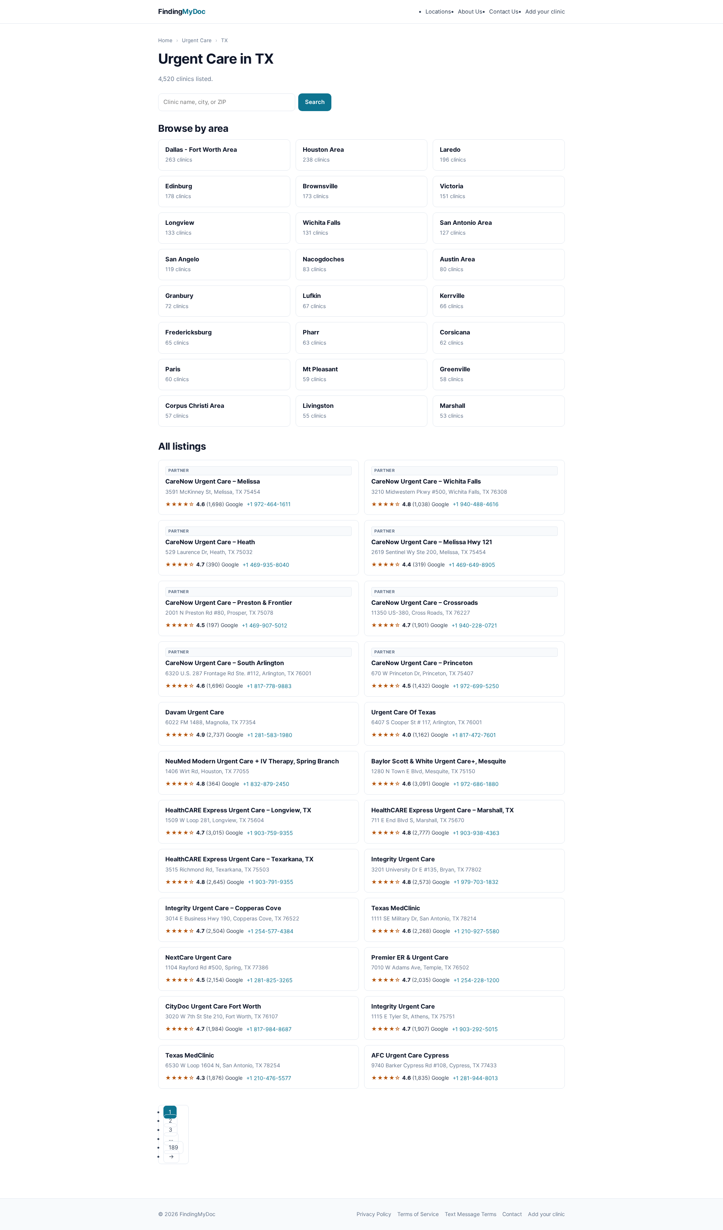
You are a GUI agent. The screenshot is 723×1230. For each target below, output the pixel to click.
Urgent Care (197, 40)
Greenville (455, 369)
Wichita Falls (321, 222)
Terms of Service (418, 1214)
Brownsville (320, 186)
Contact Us (504, 11)
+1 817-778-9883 (269, 686)
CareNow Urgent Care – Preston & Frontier (228, 602)
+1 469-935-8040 (266, 565)
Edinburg (178, 186)
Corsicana (455, 332)
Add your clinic (545, 11)
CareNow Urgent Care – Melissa (212, 481)
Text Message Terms (470, 1214)
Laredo (450, 149)
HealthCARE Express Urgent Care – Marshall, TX (442, 810)
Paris (172, 369)
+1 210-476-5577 (268, 1078)
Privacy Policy (374, 1214)
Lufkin (312, 295)
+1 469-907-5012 (264, 625)
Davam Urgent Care (194, 712)
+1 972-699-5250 (476, 686)
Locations (438, 11)
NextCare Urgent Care (198, 957)
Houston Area (323, 149)
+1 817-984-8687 (268, 1029)
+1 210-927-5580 (476, 931)
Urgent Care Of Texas (403, 712)
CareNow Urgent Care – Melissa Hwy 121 (431, 542)
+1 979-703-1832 (476, 882)
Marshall (452, 405)
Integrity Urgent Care (403, 859)
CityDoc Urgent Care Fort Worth (213, 1006)
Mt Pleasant (320, 369)
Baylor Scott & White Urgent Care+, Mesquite (438, 761)
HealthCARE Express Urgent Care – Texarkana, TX (239, 859)
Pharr (311, 332)
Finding (182, 11)
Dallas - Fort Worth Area (201, 149)
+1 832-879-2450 (266, 784)
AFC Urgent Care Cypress (410, 1055)
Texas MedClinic (395, 908)
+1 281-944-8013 (475, 1078)
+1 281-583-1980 (269, 735)
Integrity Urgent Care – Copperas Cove (223, 908)
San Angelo (182, 259)
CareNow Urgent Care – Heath (210, 542)
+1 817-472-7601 (474, 735)
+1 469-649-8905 (471, 565)
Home (165, 40)
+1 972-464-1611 (269, 504)
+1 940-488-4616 (476, 504)
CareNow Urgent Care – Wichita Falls (426, 481)
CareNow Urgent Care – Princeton (422, 663)
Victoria (451, 186)
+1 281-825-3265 (270, 980)
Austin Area (457, 259)
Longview (179, 222)
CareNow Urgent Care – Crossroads (424, 602)
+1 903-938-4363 (476, 833)
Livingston (318, 405)
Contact (512, 1214)
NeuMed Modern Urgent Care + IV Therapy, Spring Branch (252, 761)
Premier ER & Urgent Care (409, 957)
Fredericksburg (188, 332)
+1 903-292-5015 (475, 1029)
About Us (470, 11)
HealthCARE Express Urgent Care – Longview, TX (238, 810)
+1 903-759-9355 (270, 833)
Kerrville (452, 295)
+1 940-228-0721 (474, 625)
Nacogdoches (323, 259)
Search (315, 101)
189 (173, 1147)
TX (224, 40)
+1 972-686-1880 (476, 784)
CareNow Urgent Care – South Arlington (224, 663)
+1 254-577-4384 (270, 931)
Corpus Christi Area (194, 405)
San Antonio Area (466, 222)
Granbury (179, 295)
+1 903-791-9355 (270, 882)
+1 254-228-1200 (476, 980)
